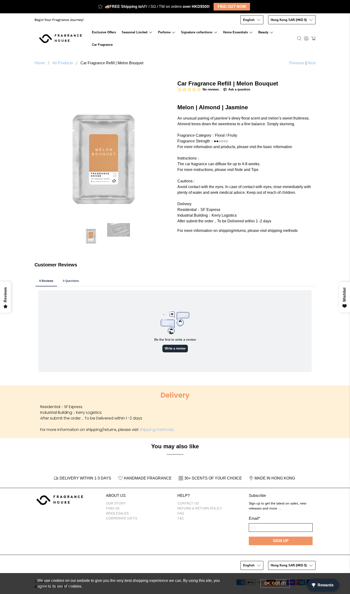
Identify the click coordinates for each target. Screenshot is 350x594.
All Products (62, 63)
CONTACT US (188, 503)
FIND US (112, 508)
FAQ (180, 513)
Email (254, 518)
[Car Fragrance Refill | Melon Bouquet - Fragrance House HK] (104, 149)
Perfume (164, 32)
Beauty (263, 32)
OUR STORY (116, 503)
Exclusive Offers (104, 32)
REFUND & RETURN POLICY (199, 508)
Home (40, 63)
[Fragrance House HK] (61, 38)
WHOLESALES (117, 513)
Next (311, 63)
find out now (232, 7)
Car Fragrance (102, 44)
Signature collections (196, 32)
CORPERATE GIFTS (121, 518)
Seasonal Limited (134, 32)
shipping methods (156, 429)
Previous (296, 63)
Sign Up (281, 541)
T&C (180, 518)
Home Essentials (235, 32)
